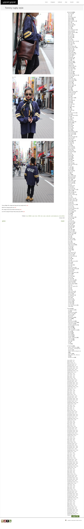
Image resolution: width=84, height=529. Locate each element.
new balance (71, 210)
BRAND (30, 215)
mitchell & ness (71, 204)
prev (4, 221)
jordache (70, 155)
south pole (70, 270)
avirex (69, 28)
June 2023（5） (71, 360)
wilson (69, 297)
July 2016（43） (71, 468)
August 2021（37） (72, 388)
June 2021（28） (71, 390)
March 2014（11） (71, 505)
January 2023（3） (72, 365)
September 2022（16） (73, 370)
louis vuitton (71, 183)
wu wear (70, 303)
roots (69, 257)
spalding (70, 271)
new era (70, 212)
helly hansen (71, 134)
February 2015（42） (72, 491)
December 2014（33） (73, 493)
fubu (69, 114)
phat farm (70, 231)
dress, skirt (70, 313)
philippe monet (71, 232)
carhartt (70, 55)
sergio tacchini (71, 267)
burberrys (70, 50)
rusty (69, 259)
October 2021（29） (72, 385)
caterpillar (70, 58)
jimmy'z (70, 154)
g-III (69, 116)
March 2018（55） (71, 442)
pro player (70, 238)
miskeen (70, 203)
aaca (69, 16)
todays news (71, 282)
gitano (69, 124)
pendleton (70, 227)
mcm (69, 195)
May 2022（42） (71, 376)
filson (69, 109)
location (72, 2)
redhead (70, 248)
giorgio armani (71, 121)
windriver (70, 298)
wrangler (70, 302)
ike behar (70, 143)
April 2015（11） (71, 488)
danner (69, 82)
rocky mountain (71, 256)
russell (69, 258)
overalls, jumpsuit (72, 325)
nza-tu (69, 216)
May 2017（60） (71, 455)
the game (70, 278)
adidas (69, 18)
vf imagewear (71, 295)
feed (10, 521)
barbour (70, 33)
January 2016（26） (72, 476)
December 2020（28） (73, 398)
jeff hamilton (71, 151)
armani (69, 26)
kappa (69, 159)
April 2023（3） (71, 361)
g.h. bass (70, 117)
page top (75, 516)
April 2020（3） (71, 409)
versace (70, 293)
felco (69, 105)
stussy (69, 275)
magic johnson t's (72, 189)
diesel (69, 87)
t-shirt (69, 338)
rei (68, 251)
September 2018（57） (73, 434)
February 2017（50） (72, 459)
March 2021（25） (71, 394)
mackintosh (70, 188)
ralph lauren (70, 244)
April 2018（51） (71, 441)
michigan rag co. (72, 199)
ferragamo (70, 106)
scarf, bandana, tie (54, 215)
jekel (69, 153)
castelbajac (70, 57)
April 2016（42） (71, 472)
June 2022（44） (71, 374)
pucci (69, 241)
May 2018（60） (71, 439)
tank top (70, 340)
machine (70, 187)
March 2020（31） (71, 410)
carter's (70, 56)
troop (69, 287)
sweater (70, 336)
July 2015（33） (71, 484)
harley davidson (71, 131)
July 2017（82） (71, 452)
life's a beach (71, 175)
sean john (70, 265)
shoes (69, 333)
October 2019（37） (72, 417)
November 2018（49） (73, 431)
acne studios (71, 17)
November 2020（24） (73, 399)
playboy (70, 234)
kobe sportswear (72, 164)
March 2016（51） (71, 474)
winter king (70, 300)
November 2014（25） (73, 495)
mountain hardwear (72, 208)
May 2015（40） (71, 487)
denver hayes (71, 85)
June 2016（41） (71, 470)
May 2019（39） (71, 423)
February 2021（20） (72, 396)
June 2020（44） (71, 406)
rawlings (70, 246)
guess (69, 130)
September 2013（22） (73, 513)
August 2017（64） (72, 451)
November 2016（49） (73, 463)
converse (70, 76)
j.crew (69, 145)
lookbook (60, 2)
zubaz (69, 306)
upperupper (70, 292)
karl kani (70, 160)
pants (44, 215)
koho (69, 165)
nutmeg (69, 214)
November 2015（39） (73, 479)
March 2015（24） (71, 489)
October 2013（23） (72, 512)
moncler (70, 205)
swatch (69, 277)
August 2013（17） (72, 515)
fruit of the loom (71, 112)
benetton (70, 37)
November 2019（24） (73, 415)
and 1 (69, 22)
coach (33, 215)
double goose (71, 92)
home (46, 2)
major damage (71, 192)
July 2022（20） (71, 373)
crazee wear (71, 78)
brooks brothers (71, 47)
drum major (70, 94)
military (69, 353)
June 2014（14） (71, 501)
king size (70, 163)
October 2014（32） (72, 496)
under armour (71, 291)
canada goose (71, 53)
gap (69, 119)
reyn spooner (71, 252)
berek (69, 38)
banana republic (71, 32)
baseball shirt (71, 312)
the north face (71, 280)
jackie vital (70, 146)
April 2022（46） (71, 377)
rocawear (70, 254)
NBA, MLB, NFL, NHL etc (74, 354)
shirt (69, 332)
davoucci (70, 83)
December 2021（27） (73, 382)
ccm (69, 60)
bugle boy (70, 48)
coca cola (70, 71)
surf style (70, 276)
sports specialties (72, 272)
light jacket (70, 321)
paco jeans (70, 222)
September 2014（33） (73, 497)
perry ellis (70, 229)
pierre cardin (71, 233)
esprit (69, 102)
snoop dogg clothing (72, 268)
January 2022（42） (72, 381)
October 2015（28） (72, 480)
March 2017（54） (71, 458)
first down (70, 110)
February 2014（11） (72, 507)
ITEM (39, 215)
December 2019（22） (73, 414)
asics (69, 27)
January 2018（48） (72, 444)
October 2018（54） (72, 433)
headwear (70, 317)
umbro (69, 290)
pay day (70, 224)
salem (69, 262)
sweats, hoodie (71, 337)
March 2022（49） (71, 378)
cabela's (70, 51)
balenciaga (70, 31)
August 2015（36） (72, 483)
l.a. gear (70, 166)
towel (69, 341)
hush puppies (71, 140)
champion (70, 62)
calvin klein (70, 52)
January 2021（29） (72, 397)
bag (27, 215)
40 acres (70, 13)
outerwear (70, 323)
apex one (70, 23)
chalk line (70, 61)
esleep (69, 101)
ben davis (70, 36)
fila (68, 107)
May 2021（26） (71, 392)
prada (69, 237)
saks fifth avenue (72, 261)
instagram (53, 2)
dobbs (69, 90)
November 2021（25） (73, 384)
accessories (71, 309)
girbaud (69, 122)
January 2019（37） (72, 429)
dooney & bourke (72, 91)
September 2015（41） (73, 482)
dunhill (69, 95)
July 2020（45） (71, 405)
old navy (70, 218)
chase (69, 63)
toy (68, 342)
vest (69, 343)
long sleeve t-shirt (72, 322)
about (78, 2)
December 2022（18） (73, 366)
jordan (69, 156)
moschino (70, 207)
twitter (5, 521)
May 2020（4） (71, 407)
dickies (69, 86)
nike (69, 213)
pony (69, 236)
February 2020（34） (72, 411)
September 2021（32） (73, 386)
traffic (69, 285)
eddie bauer (70, 97)
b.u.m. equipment (72, 29)
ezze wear (70, 104)
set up (69, 331)
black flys (70, 42)
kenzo (69, 161)
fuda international (72, 115)
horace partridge (72, 136)
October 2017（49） (72, 448)
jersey (69, 318)
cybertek (70, 81)
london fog (70, 182)
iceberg (69, 141)
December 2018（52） (73, 430)
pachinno (70, 221)
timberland (70, 281)
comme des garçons (72, 75)
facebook (7, 521)
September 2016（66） (73, 466)
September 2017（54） (73, 450)
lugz (69, 184)
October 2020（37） (72, 401)
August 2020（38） (72, 403)
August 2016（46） (72, 467)
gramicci (70, 128)
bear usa (70, 34)
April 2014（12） (71, 504)
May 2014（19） (71, 503)
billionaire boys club (72, 41)
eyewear (70, 315)
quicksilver (70, 243)
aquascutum (71, 24)
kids (69, 320)
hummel (70, 139)
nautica (69, 209)
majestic (70, 190)
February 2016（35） (72, 475)
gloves (69, 316)
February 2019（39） (72, 427)
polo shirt (70, 327)
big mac (70, 39)
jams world (70, 148)
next (62, 221)
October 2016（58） (72, 464)
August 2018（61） (72, 435)
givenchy (70, 125)
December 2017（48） (73, 446)
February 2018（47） (72, 443)
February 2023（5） (72, 364)
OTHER (69, 346)
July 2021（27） (71, 389)
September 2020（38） (73, 402)
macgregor (70, 185)
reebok (69, 249)
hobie (69, 135)
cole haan (70, 72)
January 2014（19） (72, 508)
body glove (70, 43)
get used (70, 120)
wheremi (70, 296)
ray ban (70, 247)
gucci (69, 129)
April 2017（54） (71, 456)
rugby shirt (48, 215)
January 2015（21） (72, 492)
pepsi (69, 228)
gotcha (69, 126)
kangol (69, 158)
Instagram (2, 521)
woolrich (70, 301)
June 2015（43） (71, 485)
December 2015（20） (73, 478)
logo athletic (71, 180)
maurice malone (71, 194)
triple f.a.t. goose (72, 286)
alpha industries (71, 21)
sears (69, 266)
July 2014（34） (71, 500)
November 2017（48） (73, 447)
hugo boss (70, 138)
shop (66, 2)
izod (69, 144)
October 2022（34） (72, 369)
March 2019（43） (71, 426)
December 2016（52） (73, 462)
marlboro (70, 193)
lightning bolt (71, 177)
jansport (70, 149)
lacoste (69, 169)
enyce (69, 99)
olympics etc (71, 357)
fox (68, 111)
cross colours (71, 80)
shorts (69, 335)
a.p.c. (69, 14)
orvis (69, 219)
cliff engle (70, 67)
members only (71, 198)
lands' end (70, 170)
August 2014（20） (72, 499)
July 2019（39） (71, 421)
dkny (36, 215)
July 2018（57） (71, 437)
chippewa (70, 65)
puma (69, 242)
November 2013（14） (73, 511)
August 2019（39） (72, 419)
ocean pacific (71, 217)
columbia (70, 73)
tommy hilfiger (62, 215)
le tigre (69, 172)
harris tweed (71, 133)
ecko (69, 96)
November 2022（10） (73, 368)
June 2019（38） (71, 422)
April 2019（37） (71, 425)
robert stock (71, 253)
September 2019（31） (73, 418)
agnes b (70, 19)
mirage (69, 202)
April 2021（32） (71, 393)
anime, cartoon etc (72, 347)
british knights (71, 46)
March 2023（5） (71, 362)
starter (69, 273)
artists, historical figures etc (74, 351)
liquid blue (70, 178)
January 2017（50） (72, 460)
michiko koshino (72, 200)
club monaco (71, 68)
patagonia (70, 223)
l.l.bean (69, 168)
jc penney (70, 150)
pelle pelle (70, 226)
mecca (69, 197)
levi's (42, 215)
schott (69, 263)
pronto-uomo (71, 239)
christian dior (71, 66)
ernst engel (70, 100)
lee (68, 173)
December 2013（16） (73, 509)
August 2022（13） (72, 372)
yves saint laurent (72, 305)
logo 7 (69, 179)
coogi (69, 77)
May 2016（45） (71, 471)
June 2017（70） (71, 454)
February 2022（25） (72, 380)
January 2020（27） (72, 413)
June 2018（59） (71, 438)
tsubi (69, 288)
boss (69, 45)
